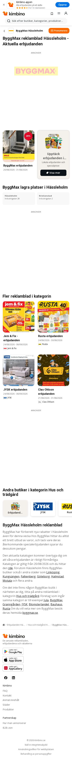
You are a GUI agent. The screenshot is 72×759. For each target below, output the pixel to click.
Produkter (8, 709)
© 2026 (36, 740)
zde (10, 568)
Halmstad (57, 576)
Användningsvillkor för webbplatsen (36, 749)
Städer (6, 704)
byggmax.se (30, 613)
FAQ (5, 690)
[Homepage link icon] (4, 625)
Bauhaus (56, 604)
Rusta (6, 608)
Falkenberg (28, 576)
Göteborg (43, 576)
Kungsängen (11, 576)
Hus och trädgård (27, 596)
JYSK (24, 604)
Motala (7, 581)
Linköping (53, 572)
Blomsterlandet (39, 604)
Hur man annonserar (14, 723)
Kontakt (7, 695)
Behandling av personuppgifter (36, 754)
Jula (46, 600)
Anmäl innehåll (11, 700)
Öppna (62, 4)
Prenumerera (60, 30)
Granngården (11, 604)
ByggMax (56, 600)
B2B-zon (8, 727)
